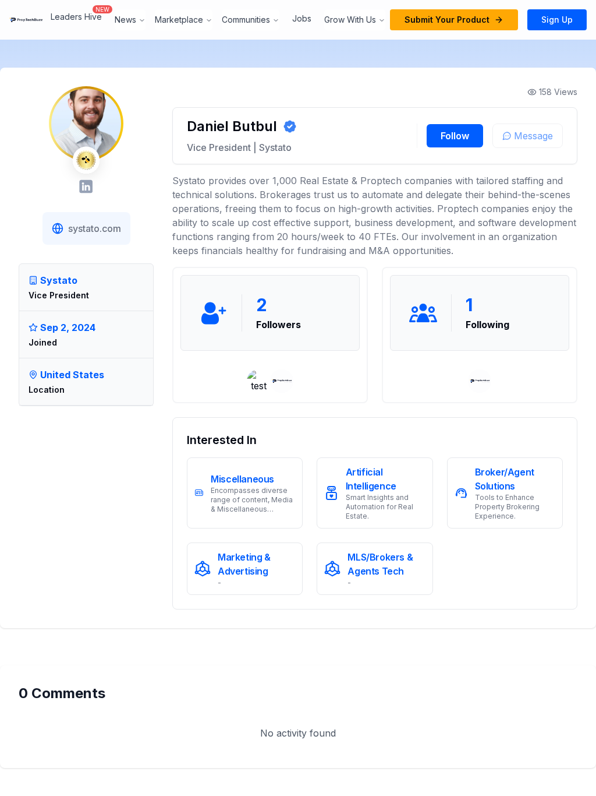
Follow (455, 136)
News (125, 19)
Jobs (301, 18)
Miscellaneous (242, 479)
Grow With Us (350, 19)
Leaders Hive (76, 17)
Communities (246, 19)
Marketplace (179, 19)
